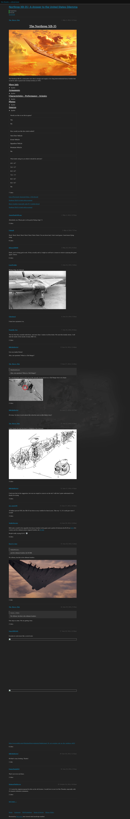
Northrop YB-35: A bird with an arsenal (20, 200)
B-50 (72, 528)
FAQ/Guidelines (27, 812)
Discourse (19, 816)
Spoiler (13, 87)
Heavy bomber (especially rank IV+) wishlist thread (24, 204)
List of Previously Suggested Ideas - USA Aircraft (23, 197)
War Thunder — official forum (10, 2)
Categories (17, 812)
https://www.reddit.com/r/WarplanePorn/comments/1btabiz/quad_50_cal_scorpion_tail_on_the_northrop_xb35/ (42, 743)
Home (10, 812)
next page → (13, 801)
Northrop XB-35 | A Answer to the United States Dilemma (43, 7)
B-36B (42, 530)
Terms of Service (39, 812)
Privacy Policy (49, 812)
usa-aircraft (12, 14)
